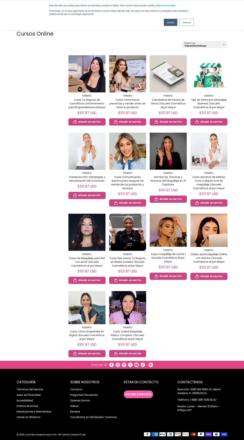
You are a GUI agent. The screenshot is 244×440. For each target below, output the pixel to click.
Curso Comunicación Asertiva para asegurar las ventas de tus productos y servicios (127, 182)
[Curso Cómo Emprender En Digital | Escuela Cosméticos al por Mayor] (87, 307)
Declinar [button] (187, 22)
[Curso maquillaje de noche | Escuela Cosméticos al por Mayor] (168, 230)
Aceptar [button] (170, 22)
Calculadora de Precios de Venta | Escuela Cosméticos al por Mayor (168, 103)
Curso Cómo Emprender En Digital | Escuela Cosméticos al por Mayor (86, 335)
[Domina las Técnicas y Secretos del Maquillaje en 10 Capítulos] (168, 151)
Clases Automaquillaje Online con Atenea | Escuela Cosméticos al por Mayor (209, 258)
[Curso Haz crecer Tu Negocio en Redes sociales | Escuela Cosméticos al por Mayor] (127, 232)
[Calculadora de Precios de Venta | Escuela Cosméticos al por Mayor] (168, 73)
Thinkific (87, 95)
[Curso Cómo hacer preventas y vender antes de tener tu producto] (127, 73)
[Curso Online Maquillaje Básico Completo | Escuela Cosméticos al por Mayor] (127, 307)
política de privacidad (165, 5)
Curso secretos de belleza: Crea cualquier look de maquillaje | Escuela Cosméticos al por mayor (208, 182)
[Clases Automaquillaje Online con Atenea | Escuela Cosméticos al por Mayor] (209, 230)
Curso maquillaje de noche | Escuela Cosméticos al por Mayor (168, 257)
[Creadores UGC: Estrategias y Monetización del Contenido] (87, 151)
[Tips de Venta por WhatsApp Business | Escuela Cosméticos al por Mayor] (209, 73)
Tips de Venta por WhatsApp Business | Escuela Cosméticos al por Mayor (209, 103)
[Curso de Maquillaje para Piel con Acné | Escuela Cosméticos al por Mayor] (87, 232)
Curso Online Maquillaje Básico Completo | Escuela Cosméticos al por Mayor (127, 335)
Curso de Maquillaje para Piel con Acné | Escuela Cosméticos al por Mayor (87, 261)
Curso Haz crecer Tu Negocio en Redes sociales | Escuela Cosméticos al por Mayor (127, 261)
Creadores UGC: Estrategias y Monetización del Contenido (87, 179)
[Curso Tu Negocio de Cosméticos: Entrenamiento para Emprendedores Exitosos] (87, 73)
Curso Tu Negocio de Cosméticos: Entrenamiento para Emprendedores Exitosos (87, 103)
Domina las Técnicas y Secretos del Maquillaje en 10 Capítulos (168, 180)
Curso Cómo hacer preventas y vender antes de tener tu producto (127, 103)
